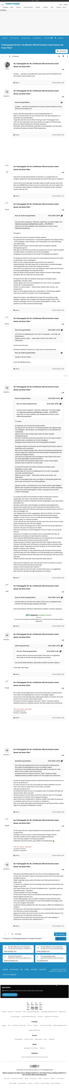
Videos (52, 7)
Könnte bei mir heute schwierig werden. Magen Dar (53, 948)
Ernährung (38, 7)
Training (11, 7)
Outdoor (30, 1083)
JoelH (7, 591)
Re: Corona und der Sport (48, 956)
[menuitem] (60, 38)
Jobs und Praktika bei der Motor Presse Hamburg (34, 1057)
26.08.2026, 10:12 (12, 951)
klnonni (7, 209)
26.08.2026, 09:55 (43, 960)
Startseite (5, 969)
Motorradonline (22, 1083)
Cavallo (40, 1078)
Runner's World (45, 1083)
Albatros (7, 324)
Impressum (18, 1011)
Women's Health (55, 1083)
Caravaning (33, 1078)
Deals (45, 1039)
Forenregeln (34, 969)
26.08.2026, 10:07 (45, 951)
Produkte (37, 0)
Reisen (29, 1025)
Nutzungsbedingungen (33, 1011)
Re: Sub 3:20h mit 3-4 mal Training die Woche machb (20, 946)
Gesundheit (45, 7)
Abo (9, 1025)
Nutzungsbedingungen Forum (49, 1011)
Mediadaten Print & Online (31, 1048)
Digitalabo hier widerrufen (51, 1016)
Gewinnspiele (38, 1039)
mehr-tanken (60, 1078)
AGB (24, 1011)
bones (7, 69)
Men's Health (12, 1083)
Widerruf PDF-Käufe (34, 1030)
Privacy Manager (15, 1016)
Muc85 (5, 951)
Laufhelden (58, 7)
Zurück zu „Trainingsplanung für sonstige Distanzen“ (23, 938)
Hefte (33, 0)
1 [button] (8, 934)
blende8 (7, 688)
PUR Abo (35, 1025)
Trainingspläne (5, 7)
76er (7, 172)
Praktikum (40, 1016)
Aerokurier (7, 1078)
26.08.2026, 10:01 (14, 960)
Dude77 (39, 951)
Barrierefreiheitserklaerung (29, 1016)
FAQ (21, 969)
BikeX (26, 1078)
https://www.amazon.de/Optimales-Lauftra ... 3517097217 (34, 224)
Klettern (53, 1078)
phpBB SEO (13, 974)
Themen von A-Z (28, 1039)
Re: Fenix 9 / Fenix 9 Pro (15, 956)
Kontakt (4, 1011)
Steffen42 (6, 960)
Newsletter (52, 1039)
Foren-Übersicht (14, 969)
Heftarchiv (42, 1048)
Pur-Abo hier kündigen (46, 1025)
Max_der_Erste (7, 96)
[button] (2, 56)
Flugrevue (46, 1078)
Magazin (4, 1025)
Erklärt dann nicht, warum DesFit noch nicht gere (20, 958)
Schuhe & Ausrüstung (28, 7)
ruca (38, 960)
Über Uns (10, 1011)
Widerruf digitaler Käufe (60, 1025)
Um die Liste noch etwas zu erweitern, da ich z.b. (20, 948)
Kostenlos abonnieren (9, 994)
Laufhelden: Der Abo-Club (19, 1025)
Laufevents (18, 7)
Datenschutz (42, 969)
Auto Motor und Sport (17, 1078)
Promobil (36, 1083)
